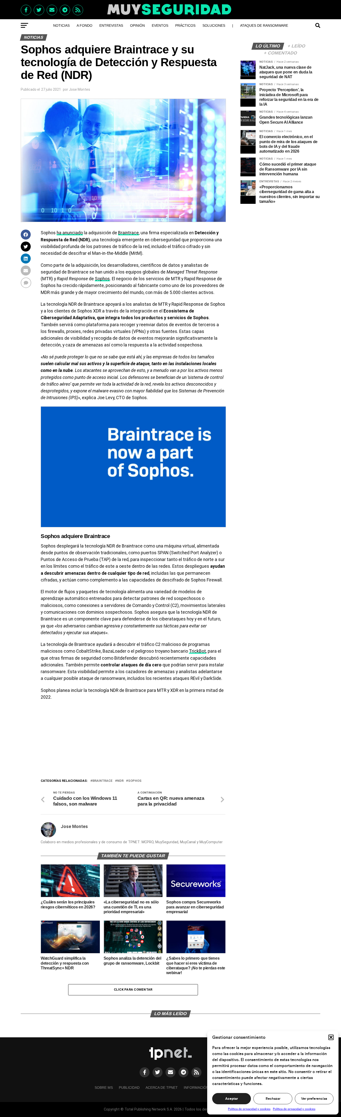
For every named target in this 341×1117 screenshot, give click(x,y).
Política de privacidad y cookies (249, 1109)
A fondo (84, 25)
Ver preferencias (314, 1099)
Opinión (137, 25)
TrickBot (197, 651)
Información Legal (202, 1088)
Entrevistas (111, 25)
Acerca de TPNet (162, 1088)
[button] (331, 1037)
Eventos (160, 25)
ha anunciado (70, 232)
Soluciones (213, 25)
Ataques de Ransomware (264, 25)
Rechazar (273, 1099)
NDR (120, 781)
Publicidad (129, 1088)
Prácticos (185, 25)
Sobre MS (104, 1088)
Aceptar (231, 1099)
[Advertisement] (133, 741)
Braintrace (128, 232)
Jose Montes (79, 89)
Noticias (61, 25)
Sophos (102, 278)
